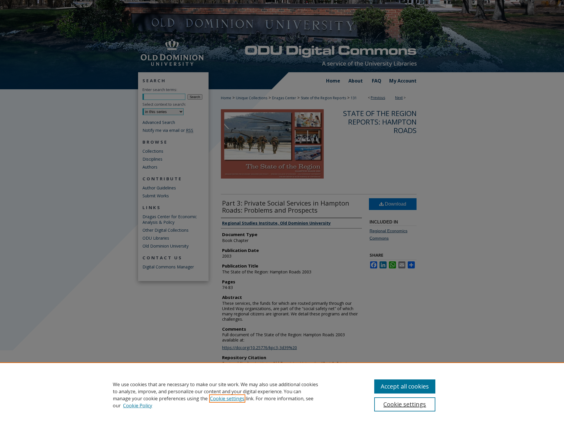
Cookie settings (227, 398)
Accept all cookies (405, 386)
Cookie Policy (137, 405)
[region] (282, 394)
